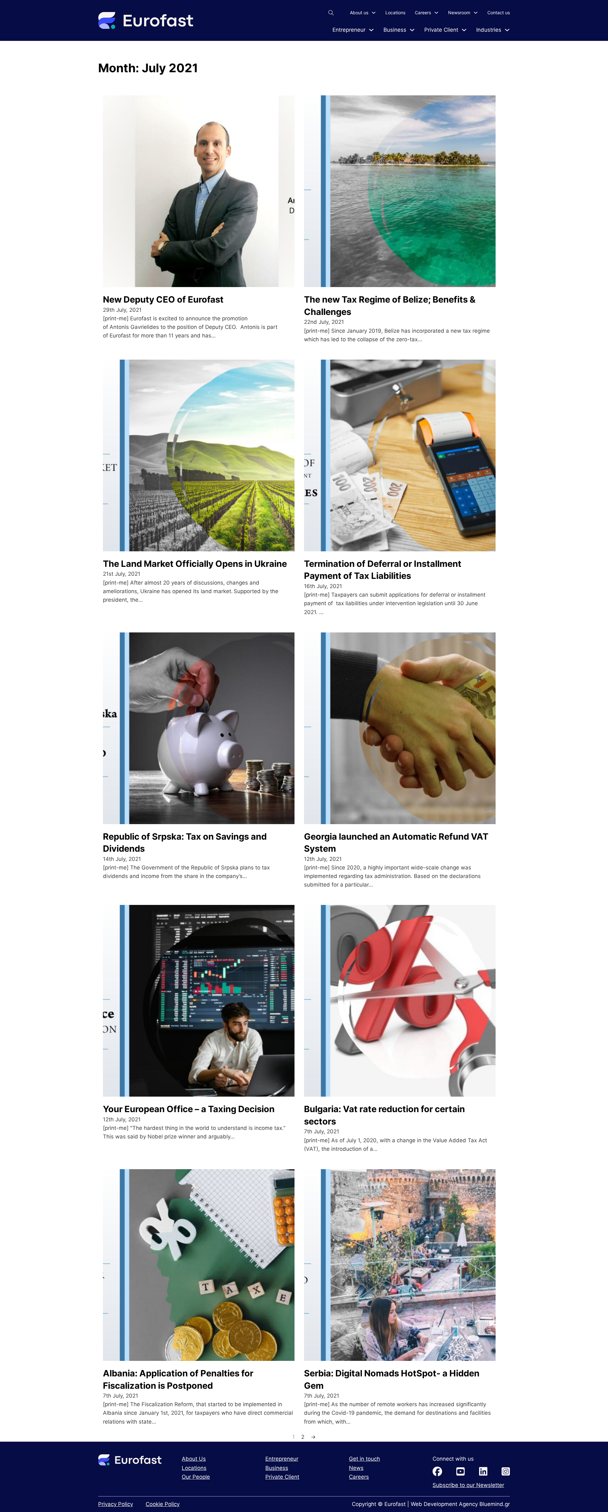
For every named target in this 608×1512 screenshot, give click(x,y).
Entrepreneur (348, 30)
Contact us (498, 12)
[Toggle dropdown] (371, 30)
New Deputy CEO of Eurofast (163, 299)
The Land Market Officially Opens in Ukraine (195, 563)
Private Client (441, 30)
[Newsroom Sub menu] (475, 12)
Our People (196, 1477)
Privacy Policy (115, 1504)
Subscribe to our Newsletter (468, 1485)
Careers (423, 12)
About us (359, 12)
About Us (194, 1459)
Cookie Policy (163, 1504)
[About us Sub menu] (373, 12)
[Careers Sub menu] (436, 12)
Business (394, 30)
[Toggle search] (330, 12)
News (356, 1468)
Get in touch (364, 1459)
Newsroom (459, 12)
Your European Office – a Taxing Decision (189, 1109)
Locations (395, 12)
